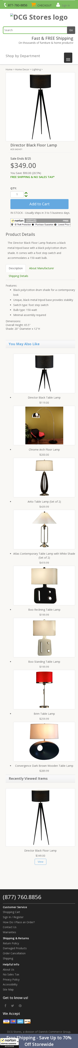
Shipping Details (18, 276)
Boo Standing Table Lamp (44, 661)
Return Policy (11, 943)
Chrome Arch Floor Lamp (44, 449)
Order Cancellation (14, 953)
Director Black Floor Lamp (40, 850)
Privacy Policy (11, 979)
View (40, 861)
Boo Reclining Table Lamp (44, 609)
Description (16, 268)
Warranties (9, 932)
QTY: (13, 188)
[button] (39, 1041)
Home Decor (22, 69)
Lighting (36, 69)
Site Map (8, 989)
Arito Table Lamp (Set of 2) (44, 501)
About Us (8, 969)
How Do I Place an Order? (19, 922)
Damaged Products (15, 948)
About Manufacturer (41, 268)
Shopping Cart (11, 912)
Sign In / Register (13, 917)
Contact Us (9, 927)
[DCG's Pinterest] (20, 1005)
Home (9, 69)
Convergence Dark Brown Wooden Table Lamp (44, 765)
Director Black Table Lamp (44, 397)
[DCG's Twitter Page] (12, 1005)
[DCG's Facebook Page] (5, 1005)
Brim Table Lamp (44, 713)
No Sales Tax (11, 974)
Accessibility (10, 984)
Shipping (8, 958)
